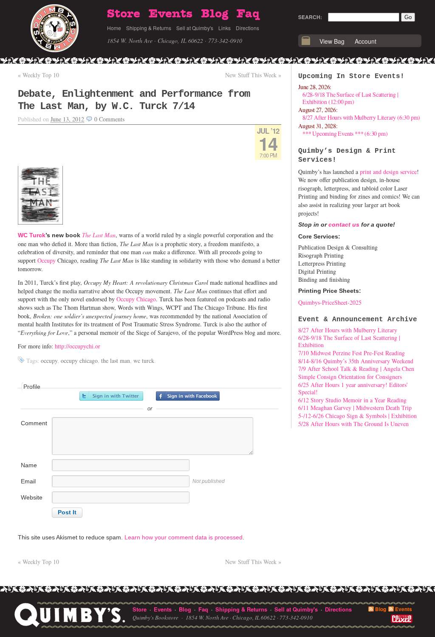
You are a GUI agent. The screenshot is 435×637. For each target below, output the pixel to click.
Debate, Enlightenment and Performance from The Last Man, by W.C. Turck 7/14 (134, 100)
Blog (214, 14)
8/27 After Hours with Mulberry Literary (347, 330)
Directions (247, 27)
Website (31, 497)
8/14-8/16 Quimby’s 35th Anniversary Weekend (355, 361)
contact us (343, 224)
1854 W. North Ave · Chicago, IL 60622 (155, 40)
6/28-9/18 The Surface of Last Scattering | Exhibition (349, 341)
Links (224, 27)
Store (123, 14)
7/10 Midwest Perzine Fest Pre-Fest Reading (351, 353)
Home (114, 27)
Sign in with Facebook (188, 396)
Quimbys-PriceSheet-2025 (330, 302)
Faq (248, 14)
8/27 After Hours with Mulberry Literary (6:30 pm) (361, 117)
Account (365, 41)
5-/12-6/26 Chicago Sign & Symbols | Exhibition (357, 416)
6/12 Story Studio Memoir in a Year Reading (352, 400)
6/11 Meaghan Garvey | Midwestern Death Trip (355, 408)
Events (170, 14)
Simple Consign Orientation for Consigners (350, 377)
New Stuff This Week (253, 75)
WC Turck (31, 235)
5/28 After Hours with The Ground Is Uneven (353, 424)
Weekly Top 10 (38, 75)
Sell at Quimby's (194, 27)
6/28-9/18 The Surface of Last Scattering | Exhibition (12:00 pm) (350, 98)
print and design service (388, 172)
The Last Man (99, 235)
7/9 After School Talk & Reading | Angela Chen (356, 369)
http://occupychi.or (77, 346)
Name (29, 465)
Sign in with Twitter (111, 396)
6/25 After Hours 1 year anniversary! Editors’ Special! (353, 388)
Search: (310, 17)
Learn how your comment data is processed (183, 537)
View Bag (332, 41)
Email (28, 481)
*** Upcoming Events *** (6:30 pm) (344, 133)
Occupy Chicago (136, 299)
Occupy (46, 260)
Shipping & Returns (148, 27)
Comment (34, 423)
